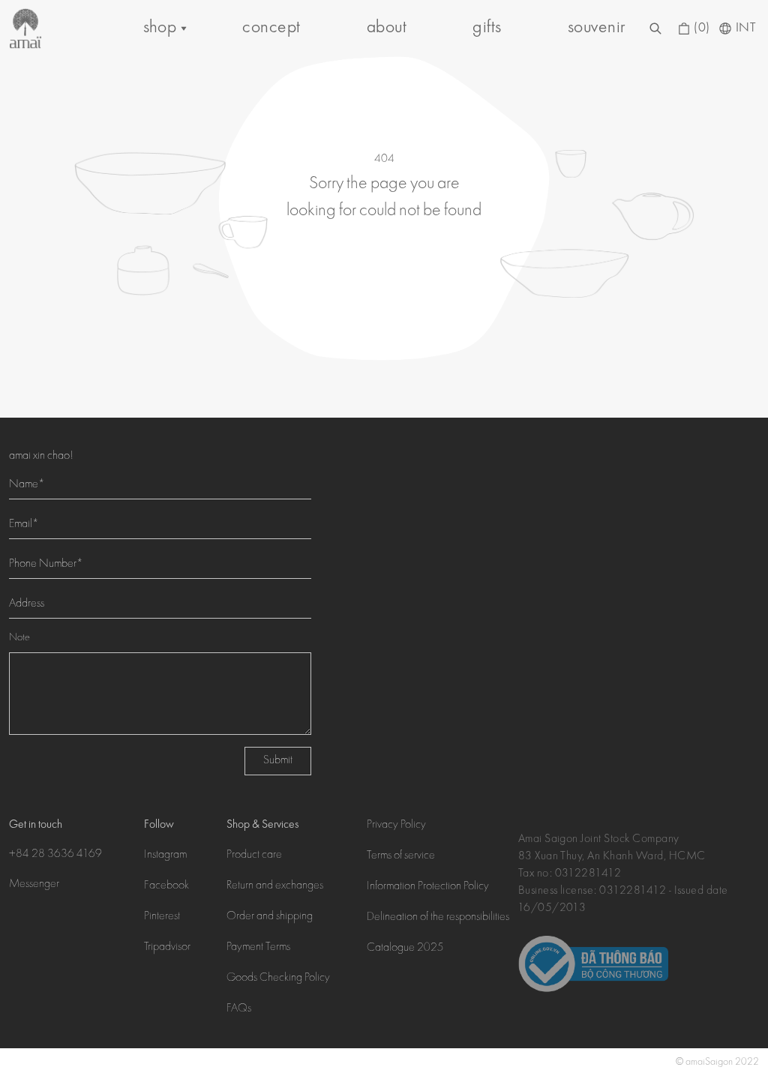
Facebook (166, 886)
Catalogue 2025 (405, 948)
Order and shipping (269, 917)
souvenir (597, 28)
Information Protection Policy (428, 887)
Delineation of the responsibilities (438, 918)
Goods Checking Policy (278, 978)
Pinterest (162, 917)
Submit (277, 761)
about (386, 28)
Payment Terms (258, 948)
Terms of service (401, 856)
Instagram (165, 855)
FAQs (238, 1009)
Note (19, 638)
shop (160, 28)
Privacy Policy (396, 825)
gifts (486, 28)
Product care (254, 855)
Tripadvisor (167, 948)
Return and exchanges (274, 886)
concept (271, 28)
